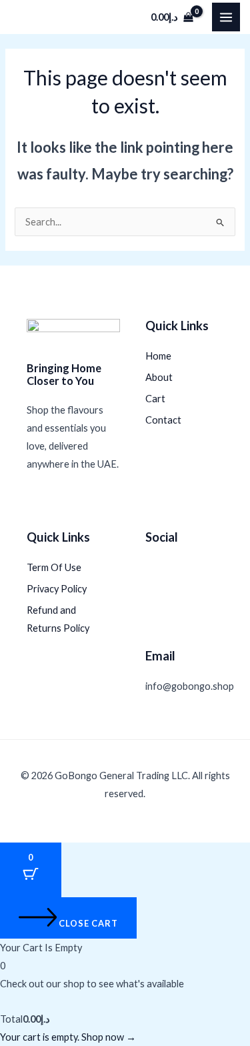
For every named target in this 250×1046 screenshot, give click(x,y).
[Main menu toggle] (226, 17)
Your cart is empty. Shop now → (68, 1037)
